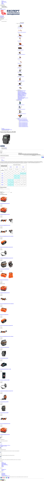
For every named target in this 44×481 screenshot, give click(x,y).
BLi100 (2, 175)
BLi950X (2, 184)
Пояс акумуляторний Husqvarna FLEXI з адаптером (6, 336)
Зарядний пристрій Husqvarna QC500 (5, 214)
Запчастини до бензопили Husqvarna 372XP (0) (23, 126)
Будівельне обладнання (19, 99)
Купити (1, 152)
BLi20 (2, 173)
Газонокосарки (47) (20, 36)
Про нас (3, 462)
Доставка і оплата (4, 1)
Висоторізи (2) (19, 63)
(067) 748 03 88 (2, 16)
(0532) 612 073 (3, 474)
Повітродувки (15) (20, 85)
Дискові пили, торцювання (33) (21, 92)
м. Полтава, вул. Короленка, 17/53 (6, 475)
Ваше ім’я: (1, 188)
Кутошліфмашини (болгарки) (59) (22, 95)
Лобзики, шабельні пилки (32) (21, 97)
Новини (3, 3)
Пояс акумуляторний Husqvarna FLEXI (5, 225)
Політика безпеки (4, 463)
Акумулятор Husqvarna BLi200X (4, 412)
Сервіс (19, 118)
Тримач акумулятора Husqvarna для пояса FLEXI (6, 325)
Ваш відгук (1, 191)
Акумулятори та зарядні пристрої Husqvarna (7, 129)
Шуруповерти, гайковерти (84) (21, 91)
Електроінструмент (23, 90)
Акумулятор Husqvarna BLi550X (4, 401)
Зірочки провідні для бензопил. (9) (22, 113)
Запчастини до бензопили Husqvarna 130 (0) (23, 120)
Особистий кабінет (4, 469)
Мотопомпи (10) (20, 67)
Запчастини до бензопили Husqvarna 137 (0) (23, 122)
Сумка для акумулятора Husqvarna (4, 347)
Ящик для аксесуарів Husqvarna (4, 314)
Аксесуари (20, 100)
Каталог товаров (22, 22)
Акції (2, 2)
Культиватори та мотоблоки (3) (21, 54)
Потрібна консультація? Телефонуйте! (4, 155)
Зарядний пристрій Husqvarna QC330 (5, 203)
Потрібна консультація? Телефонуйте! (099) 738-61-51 (34, 154)
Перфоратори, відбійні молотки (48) (22, 93)
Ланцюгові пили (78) (20, 27)
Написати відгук (3, 157)
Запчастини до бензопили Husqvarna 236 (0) (23, 123)
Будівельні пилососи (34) (21, 98)
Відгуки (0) (3, 160)
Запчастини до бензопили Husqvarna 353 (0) (23, 125)
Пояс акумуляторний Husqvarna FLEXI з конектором (7, 303)
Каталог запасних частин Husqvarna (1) (22, 119)
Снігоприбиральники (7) (21, 45)
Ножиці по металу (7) (20, 96)
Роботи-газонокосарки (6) (21, 76)
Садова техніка (22, 23)
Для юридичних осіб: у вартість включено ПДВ (23, 154)
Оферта (2, 465)
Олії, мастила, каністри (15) (21, 104)
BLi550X (2, 182)
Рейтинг (1, 192)
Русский (5, 6)
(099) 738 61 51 (2, 15)
